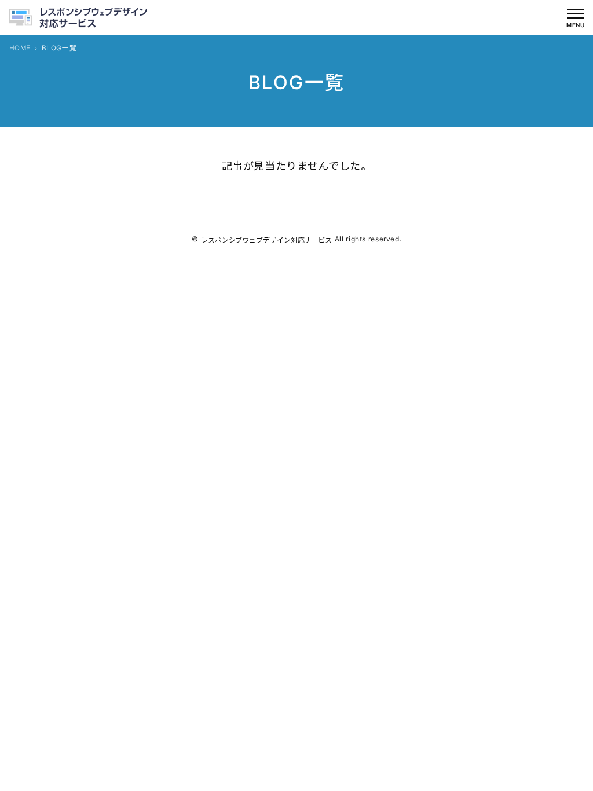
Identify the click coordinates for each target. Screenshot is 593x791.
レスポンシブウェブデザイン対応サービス (266, 240)
